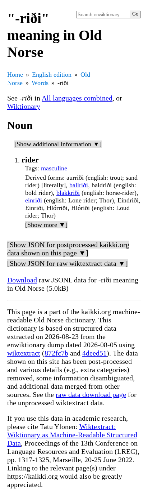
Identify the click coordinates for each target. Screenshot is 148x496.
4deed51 (94, 353)
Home (15, 74)
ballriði (78, 185)
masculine (54, 168)
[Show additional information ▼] (58, 144)
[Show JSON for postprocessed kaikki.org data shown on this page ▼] (68, 249)
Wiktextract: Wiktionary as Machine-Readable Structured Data (72, 435)
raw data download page (91, 394)
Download (22, 280)
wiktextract (23, 353)
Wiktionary (23, 106)
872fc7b (56, 353)
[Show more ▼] (46, 224)
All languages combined (77, 98)
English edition (51, 74)
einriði (33, 200)
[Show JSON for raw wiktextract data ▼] (67, 263)
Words (40, 82)
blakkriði (68, 192)
